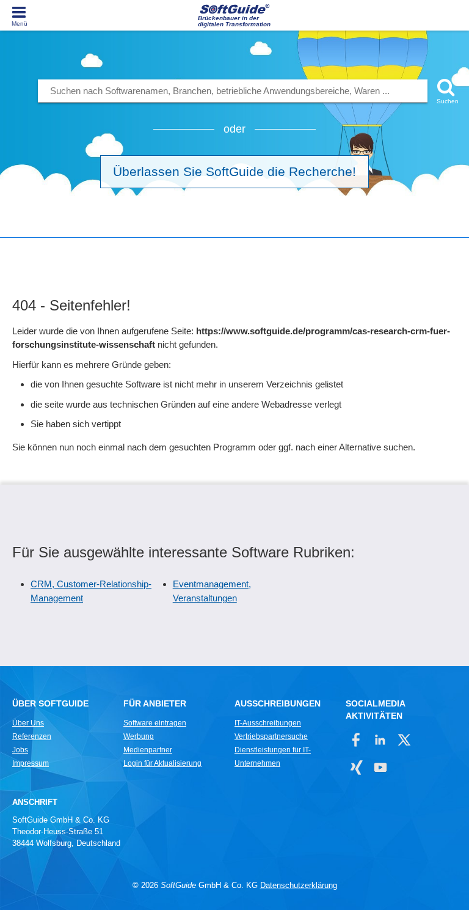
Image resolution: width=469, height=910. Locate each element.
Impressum (30, 763)
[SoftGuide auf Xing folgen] (356, 767)
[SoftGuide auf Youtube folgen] (380, 767)
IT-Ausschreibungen (267, 723)
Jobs (20, 750)
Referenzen (31, 736)
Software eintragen (154, 723)
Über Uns (28, 723)
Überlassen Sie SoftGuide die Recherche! (234, 171)
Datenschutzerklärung (298, 885)
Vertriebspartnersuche (271, 736)
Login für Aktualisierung (162, 763)
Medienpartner (147, 750)
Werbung (138, 736)
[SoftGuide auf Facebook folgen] (356, 739)
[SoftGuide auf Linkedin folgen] (380, 739)
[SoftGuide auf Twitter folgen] (404, 739)
